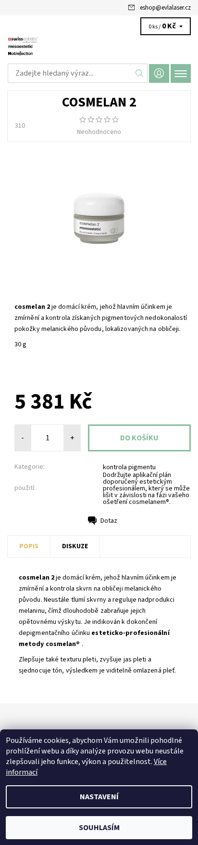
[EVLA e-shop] (99, 47)
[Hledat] (140, 73)
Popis (28, 546)
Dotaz (108, 521)
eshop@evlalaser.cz (165, 7)
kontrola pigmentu (129, 467)
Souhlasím (99, 827)
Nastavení (99, 797)
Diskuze (75, 546)
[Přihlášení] (159, 73)
